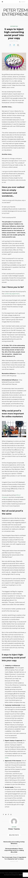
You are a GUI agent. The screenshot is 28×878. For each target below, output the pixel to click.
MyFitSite (21, 874)
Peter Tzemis (14, 829)
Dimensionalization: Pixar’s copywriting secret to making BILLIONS (14, 850)
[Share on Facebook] (10, 45)
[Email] (18, 45)
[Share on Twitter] (14, 45)
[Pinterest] (8, 814)
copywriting (14, 26)
